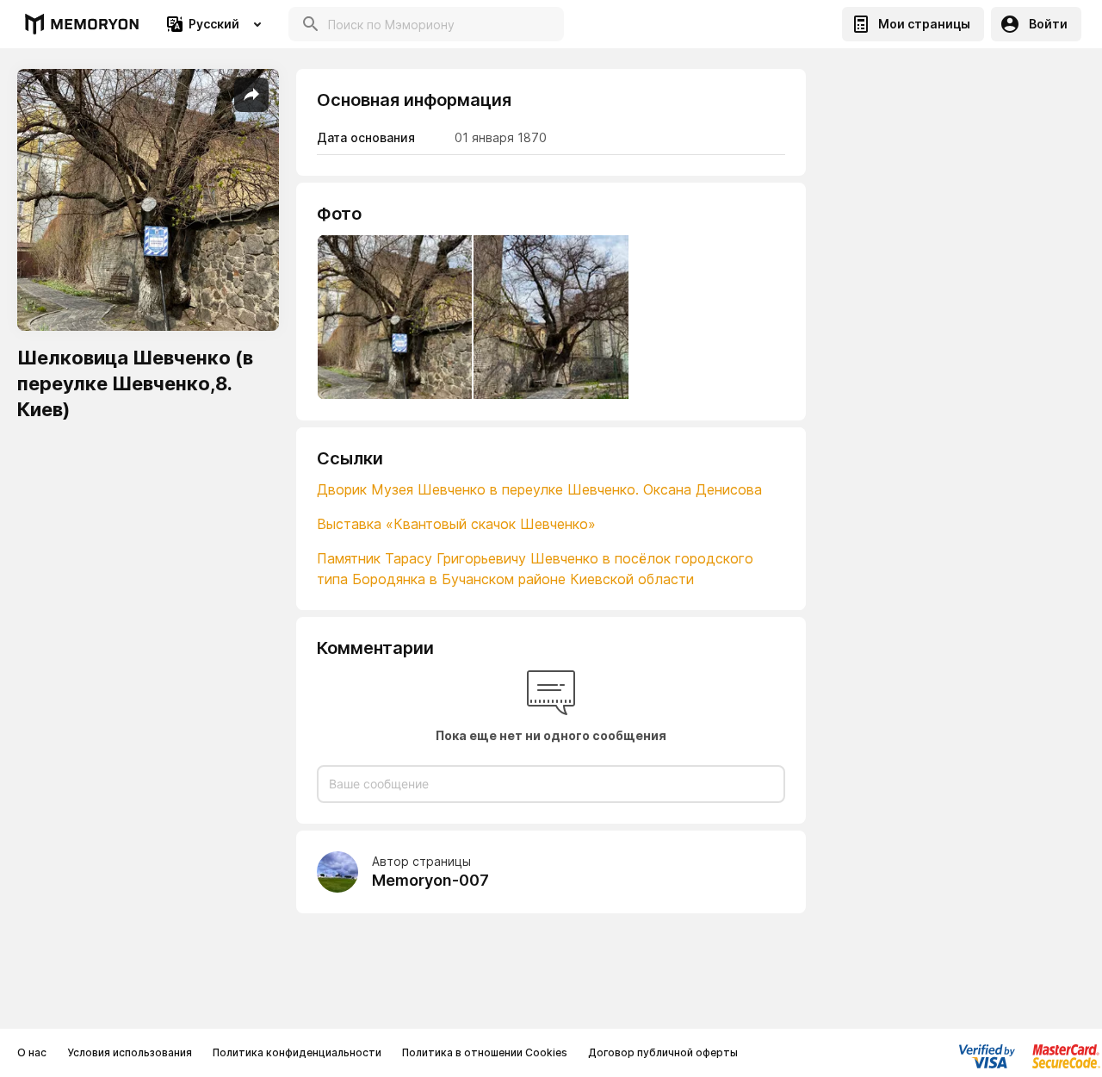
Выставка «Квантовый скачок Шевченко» (456, 523)
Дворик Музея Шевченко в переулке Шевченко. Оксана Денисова (539, 489)
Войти (1048, 23)
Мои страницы (924, 23)
